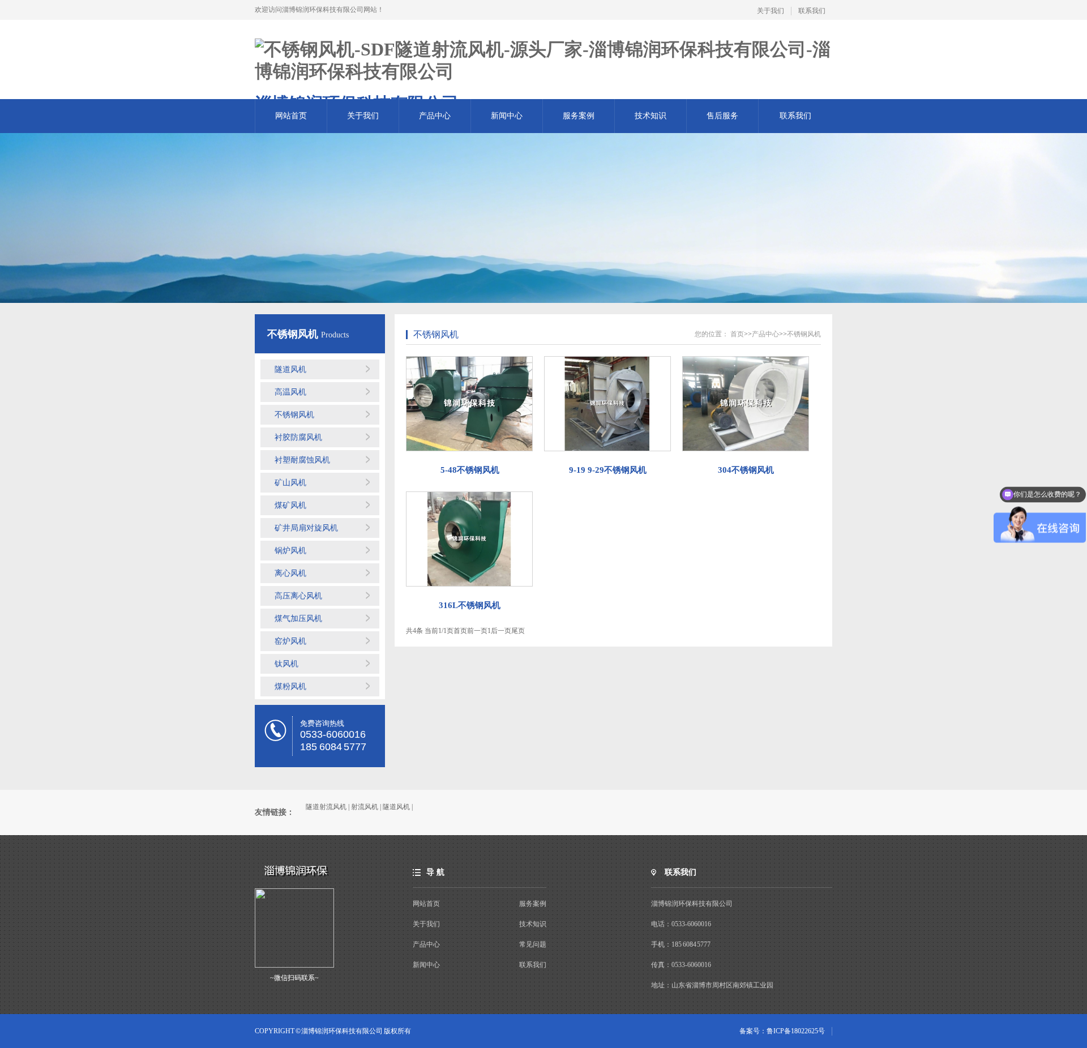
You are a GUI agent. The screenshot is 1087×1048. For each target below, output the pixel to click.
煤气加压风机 (298, 618)
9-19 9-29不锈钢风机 (608, 469)
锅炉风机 (290, 550)
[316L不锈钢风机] (469, 539)
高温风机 (290, 392)
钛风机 (286, 664)
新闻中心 (507, 116)
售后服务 (722, 116)
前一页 (477, 631)
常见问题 (532, 944)
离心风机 (290, 573)
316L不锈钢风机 (469, 605)
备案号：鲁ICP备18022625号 (782, 1031)
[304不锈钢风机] (746, 403)
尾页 (518, 631)
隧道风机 (290, 369)
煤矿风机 (290, 505)
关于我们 (770, 11)
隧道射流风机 (326, 807)
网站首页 (291, 116)
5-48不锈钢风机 (469, 469)
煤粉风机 (290, 686)
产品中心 (435, 116)
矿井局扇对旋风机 (306, 528)
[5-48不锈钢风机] (469, 403)
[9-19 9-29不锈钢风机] (607, 403)
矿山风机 (290, 482)
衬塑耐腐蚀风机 (302, 460)
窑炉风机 (290, 641)
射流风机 (364, 807)
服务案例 (578, 116)
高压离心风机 (298, 596)
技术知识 (650, 116)
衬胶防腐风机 (298, 437)
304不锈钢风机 (746, 469)
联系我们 (811, 11)
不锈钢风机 (294, 334)
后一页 (501, 631)
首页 (737, 334)
